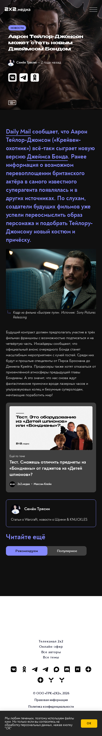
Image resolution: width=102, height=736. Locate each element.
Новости (17, 28)
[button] (93, 10)
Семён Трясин (26, 62)
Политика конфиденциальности (51, 707)
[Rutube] (78, 669)
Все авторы (51, 652)
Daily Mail (18, 131)
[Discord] (67, 669)
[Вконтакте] (13, 669)
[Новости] (62, 680)
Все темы (51, 657)
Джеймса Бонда (47, 156)
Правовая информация (51, 700)
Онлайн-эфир (51, 646)
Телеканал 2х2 (51, 641)
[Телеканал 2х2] (35, 669)
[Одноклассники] (24, 669)
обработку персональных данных (28, 725)
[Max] (56, 669)
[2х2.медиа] (40, 680)
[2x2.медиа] (46, 669)
